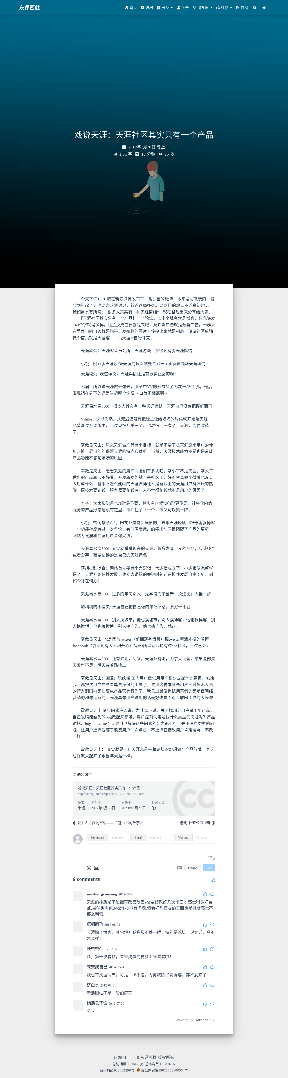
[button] (165, 8)
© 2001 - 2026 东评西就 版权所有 (144, 1057)
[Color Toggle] (264, 8)
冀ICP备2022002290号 (117, 1070)
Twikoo (199, 1020)
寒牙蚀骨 (84, 774)
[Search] (255, 8)
